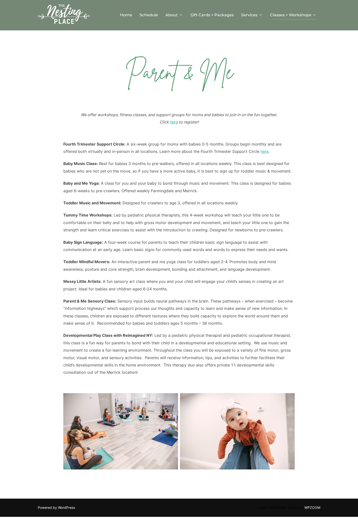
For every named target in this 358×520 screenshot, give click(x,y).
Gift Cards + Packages (212, 15)
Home (126, 15)
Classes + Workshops (290, 15)
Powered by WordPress (56, 507)
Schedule (149, 15)
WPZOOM (312, 507)
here (174, 122)
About (171, 15)
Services (249, 15)
